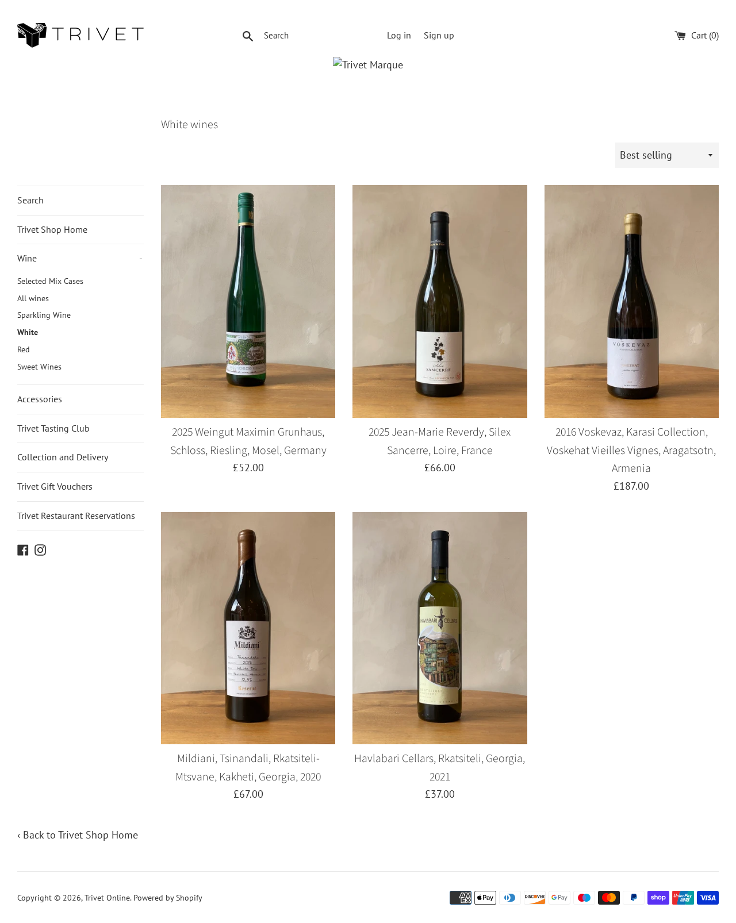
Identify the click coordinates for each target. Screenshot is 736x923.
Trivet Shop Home (52, 229)
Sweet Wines (39, 366)
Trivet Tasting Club (53, 428)
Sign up (439, 35)
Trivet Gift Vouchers (55, 486)
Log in (399, 35)
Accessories (39, 399)
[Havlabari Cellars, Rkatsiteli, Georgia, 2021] (439, 628)
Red (23, 349)
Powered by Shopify (167, 897)
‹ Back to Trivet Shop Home (77, 834)
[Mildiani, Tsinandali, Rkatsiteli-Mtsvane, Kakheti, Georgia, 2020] (248, 628)
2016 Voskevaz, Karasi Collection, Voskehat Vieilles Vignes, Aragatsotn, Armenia (631, 450)
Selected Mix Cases (50, 281)
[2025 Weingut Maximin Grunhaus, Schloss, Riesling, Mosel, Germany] (248, 301)
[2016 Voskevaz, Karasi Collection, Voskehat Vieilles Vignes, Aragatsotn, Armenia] (632, 301)
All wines (33, 298)
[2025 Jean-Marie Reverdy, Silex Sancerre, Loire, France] (439, 301)
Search (30, 200)
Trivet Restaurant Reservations (76, 515)
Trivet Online (107, 897)
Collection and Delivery (62, 457)
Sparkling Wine (44, 315)
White (27, 332)
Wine (80, 258)
